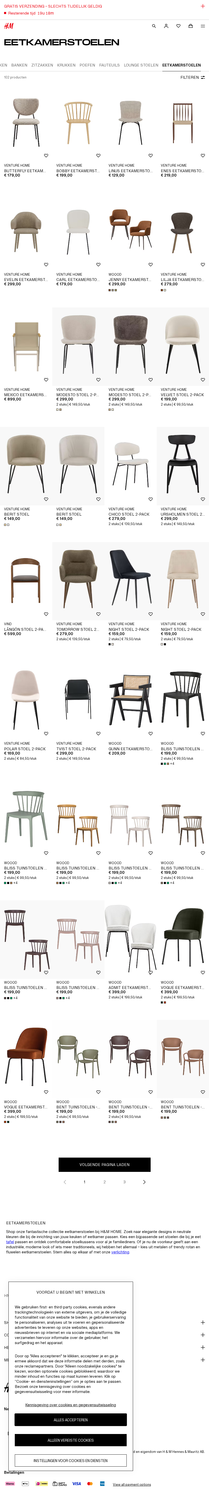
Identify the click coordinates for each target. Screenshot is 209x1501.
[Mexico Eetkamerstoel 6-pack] (26, 346)
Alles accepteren (71, 1420)
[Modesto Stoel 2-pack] (78, 346)
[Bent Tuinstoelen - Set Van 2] (78, 1059)
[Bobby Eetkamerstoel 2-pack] (78, 123)
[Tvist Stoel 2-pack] (78, 701)
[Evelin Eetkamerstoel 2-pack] (26, 232)
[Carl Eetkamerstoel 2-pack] (78, 232)
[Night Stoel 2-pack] (130, 581)
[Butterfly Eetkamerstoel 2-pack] (26, 123)
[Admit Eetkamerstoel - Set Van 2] (130, 939)
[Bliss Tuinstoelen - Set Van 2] (183, 701)
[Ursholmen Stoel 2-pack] (183, 466)
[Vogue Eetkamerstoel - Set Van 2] (183, 939)
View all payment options (132, 1484)
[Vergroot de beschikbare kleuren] (113, 290)
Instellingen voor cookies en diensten (71, 1460)
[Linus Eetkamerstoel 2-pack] (130, 123)
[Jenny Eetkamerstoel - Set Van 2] (130, 232)
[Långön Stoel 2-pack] (26, 581)
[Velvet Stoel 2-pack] (183, 346)
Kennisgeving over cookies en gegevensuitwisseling (70, 1405)
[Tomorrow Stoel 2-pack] (78, 581)
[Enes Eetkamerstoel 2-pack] (183, 123)
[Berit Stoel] (26, 466)
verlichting (120, 1252)
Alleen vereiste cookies (71, 1440)
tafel (10, 1242)
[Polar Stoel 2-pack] (26, 701)
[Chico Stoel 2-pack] (130, 466)
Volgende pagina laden (104, 1164)
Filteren (189, 77)
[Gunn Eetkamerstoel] (130, 701)
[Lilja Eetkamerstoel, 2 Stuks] (183, 232)
